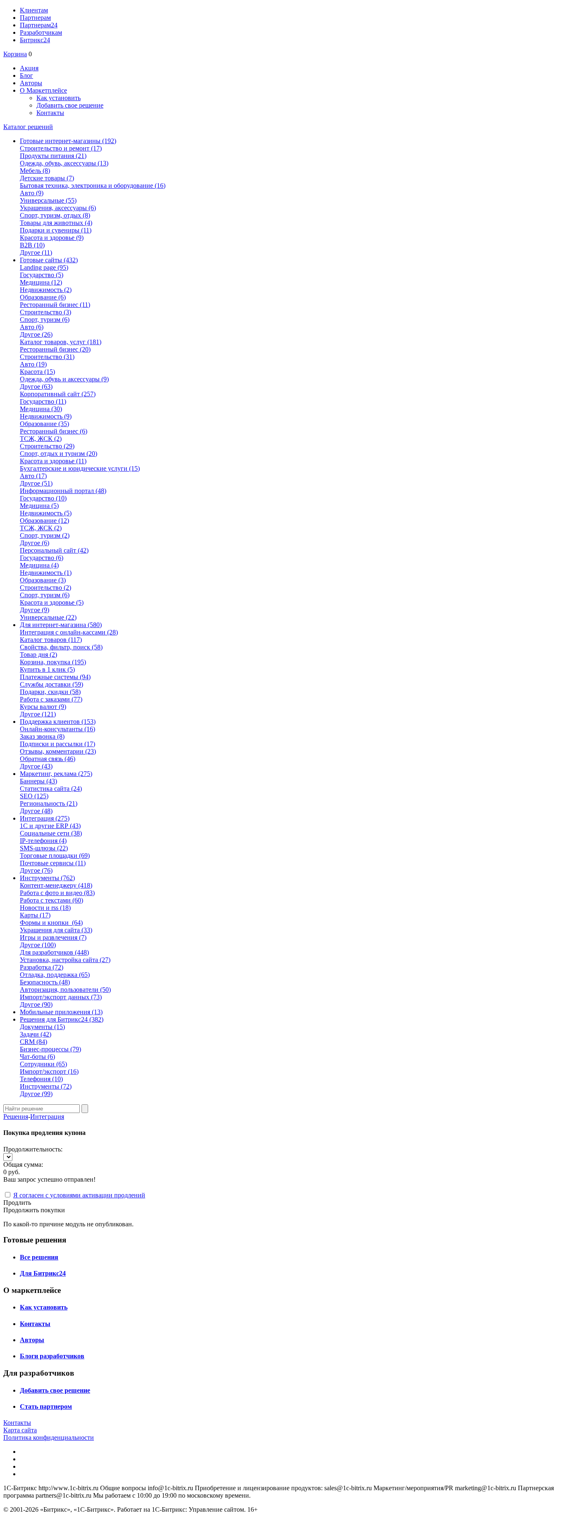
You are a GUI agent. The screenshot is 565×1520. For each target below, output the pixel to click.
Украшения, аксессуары (58, 207)
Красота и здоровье (52, 237)
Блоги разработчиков (52, 1356)
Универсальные (48, 200)
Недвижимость (46, 289)
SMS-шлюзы (44, 848)
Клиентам (34, 10)
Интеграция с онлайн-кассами (69, 632)
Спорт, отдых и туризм (58, 453)
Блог (26, 75)
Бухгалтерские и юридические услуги (80, 468)
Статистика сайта (51, 788)
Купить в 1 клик (47, 669)
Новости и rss (45, 907)
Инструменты (46, 1086)
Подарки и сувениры (55, 230)
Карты (35, 915)
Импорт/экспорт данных (61, 997)
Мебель (35, 170)
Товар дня (38, 654)
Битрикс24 (35, 39)
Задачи (35, 1034)
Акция (29, 68)
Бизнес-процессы (50, 1049)
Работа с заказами (51, 699)
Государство (41, 274)
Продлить (17, 1202)
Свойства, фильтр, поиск (61, 647)
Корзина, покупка (53, 661)
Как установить (58, 97)
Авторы (31, 82)
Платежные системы (55, 676)
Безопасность (45, 982)
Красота (37, 371)
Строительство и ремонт (61, 148)
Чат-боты (37, 1056)
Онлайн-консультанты (57, 728)
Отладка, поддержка (55, 974)
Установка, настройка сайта (65, 959)
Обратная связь (47, 758)
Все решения (39, 1257)
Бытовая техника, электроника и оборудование (92, 185)
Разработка (41, 967)
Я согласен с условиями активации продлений (79, 1195)
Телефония (41, 1078)
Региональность (48, 803)
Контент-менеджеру (56, 885)
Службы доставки (51, 684)
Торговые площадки (55, 855)
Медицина (41, 282)
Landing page (44, 267)
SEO (34, 795)
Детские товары (47, 178)
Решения (15, 1116)
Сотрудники (43, 1064)
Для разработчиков (54, 952)
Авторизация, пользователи (65, 989)
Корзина (15, 53)
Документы (42, 1026)
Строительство (45, 312)
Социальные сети (51, 833)
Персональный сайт (54, 550)
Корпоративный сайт (58, 393)
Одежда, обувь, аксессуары (64, 163)
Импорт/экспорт (49, 1071)
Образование (43, 297)
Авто (31, 192)
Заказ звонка (42, 736)
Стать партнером (46, 1406)
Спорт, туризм (44, 319)
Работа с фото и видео (57, 892)
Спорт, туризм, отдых (55, 215)
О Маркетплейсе (43, 90)
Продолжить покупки (34, 1210)
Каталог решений (28, 126)
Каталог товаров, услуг (60, 341)
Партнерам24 (38, 25)
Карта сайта (20, 1430)
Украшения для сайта (56, 930)
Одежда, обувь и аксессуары (64, 379)
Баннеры (38, 781)
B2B (32, 245)
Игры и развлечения (53, 937)
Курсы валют (43, 706)
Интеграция (47, 1116)
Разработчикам (41, 32)
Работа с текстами (51, 900)
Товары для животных (56, 222)
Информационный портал (63, 490)
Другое (36, 252)
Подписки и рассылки (57, 743)
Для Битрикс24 (43, 1273)
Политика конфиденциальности (48, 1437)
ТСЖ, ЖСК (41, 438)
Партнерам (35, 17)
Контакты (50, 112)
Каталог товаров (51, 639)
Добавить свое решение (69, 105)
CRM (33, 1041)
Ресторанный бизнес (55, 304)
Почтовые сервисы (53, 863)
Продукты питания (53, 155)
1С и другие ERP (50, 825)
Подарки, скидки (50, 691)
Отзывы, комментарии (58, 751)
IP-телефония (43, 840)
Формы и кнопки (51, 922)
